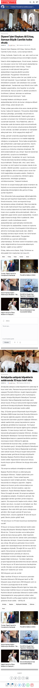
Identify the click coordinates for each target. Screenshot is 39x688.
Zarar (27, 256)
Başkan (11, 604)
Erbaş (9, 256)
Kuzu (3, 608)
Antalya (4, 604)
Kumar (21, 256)
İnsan (15, 256)
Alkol (3, 256)
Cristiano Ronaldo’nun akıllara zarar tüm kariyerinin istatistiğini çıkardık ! (23, 7)
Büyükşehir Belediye (21, 604)
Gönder (6, 342)
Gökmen (32, 604)
